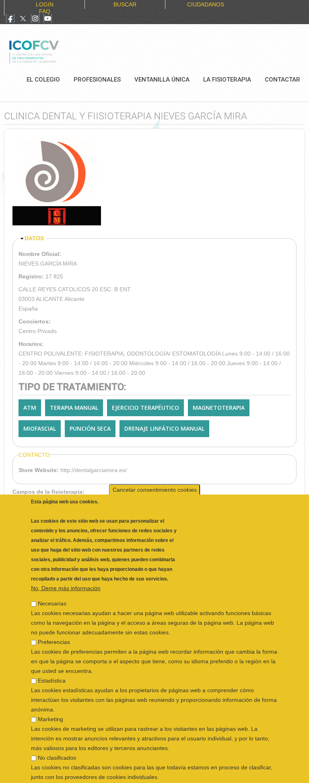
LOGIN (45, 4)
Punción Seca (90, 428)
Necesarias (52, 591)
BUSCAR (124, 4)
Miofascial (39, 428)
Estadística (52, 668)
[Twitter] (23, 19)
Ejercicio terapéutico (145, 407)
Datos (34, 238)
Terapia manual (74, 407)
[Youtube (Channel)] (47, 19)
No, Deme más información (66, 576)
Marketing (50, 707)
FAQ (44, 11)
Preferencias (54, 630)
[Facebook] (10, 19)
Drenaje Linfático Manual (164, 428)
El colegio (43, 79)
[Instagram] (35, 19)
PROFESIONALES (97, 79)
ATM (29, 407)
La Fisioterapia (227, 79)
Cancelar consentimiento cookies (155, 477)
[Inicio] (61, 51)
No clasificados (57, 745)
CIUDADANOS (205, 4)
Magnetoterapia (219, 407)
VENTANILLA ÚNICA (162, 79)
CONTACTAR (282, 79)
